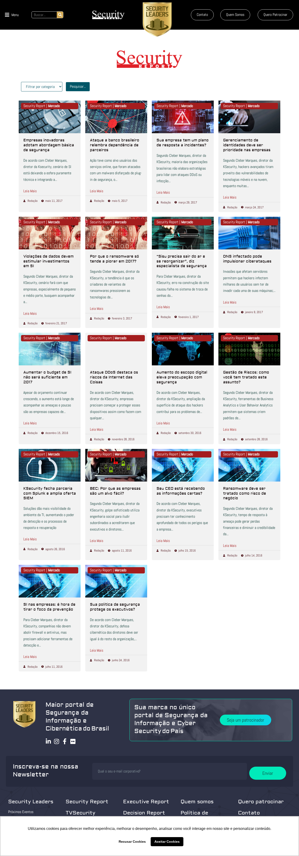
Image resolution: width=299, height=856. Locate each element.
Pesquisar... (78, 86)
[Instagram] (57, 741)
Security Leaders (30, 801)
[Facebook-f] (65, 741)
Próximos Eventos (20, 811)
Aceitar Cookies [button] (167, 841)
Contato (249, 813)
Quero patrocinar (261, 801)
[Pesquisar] (60, 15)
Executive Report (146, 801)
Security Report (87, 801)
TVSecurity (80, 813)
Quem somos (197, 801)
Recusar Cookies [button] (132, 841)
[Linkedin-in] (48, 741)
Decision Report (144, 813)
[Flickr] (73, 741)
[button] (12, 15)
